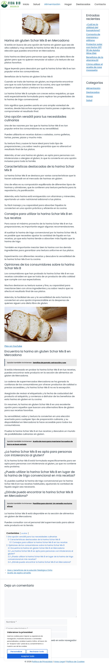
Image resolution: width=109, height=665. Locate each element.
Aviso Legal (59, 661)
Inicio (26, 4)
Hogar (68, 4)
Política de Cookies (75, 661)
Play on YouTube (13, 346)
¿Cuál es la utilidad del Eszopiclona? (93, 27)
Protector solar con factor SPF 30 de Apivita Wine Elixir (94, 49)
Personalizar (16, 651)
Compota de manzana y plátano (93, 37)
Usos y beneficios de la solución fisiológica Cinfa (29, 570)
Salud (36, 4)
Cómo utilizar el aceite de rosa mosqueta (94, 67)
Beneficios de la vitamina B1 (94, 59)
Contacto (100, 4)
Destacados (83, 4)
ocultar (24, 533)
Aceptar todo (27, 656)
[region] (27, 645)
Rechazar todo (37, 651)
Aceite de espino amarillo (19, 573)
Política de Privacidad (42, 661)
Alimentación (52, 4)
